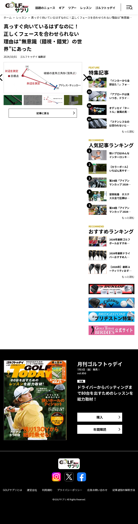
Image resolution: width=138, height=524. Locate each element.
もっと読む (128, 131)
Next (84, 77)
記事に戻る (42, 113)
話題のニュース (45, 8)
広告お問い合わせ (97, 490)
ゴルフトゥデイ (105, 8)
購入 (99, 417)
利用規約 (47, 490)
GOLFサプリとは (12, 490)
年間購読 (99, 429)
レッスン (86, 8)
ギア (62, 8)
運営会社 (32, 490)
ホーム (8, 17)
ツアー (72, 8)
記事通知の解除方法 (123, 490)
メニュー (129, 7)
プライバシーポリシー (69, 490)
